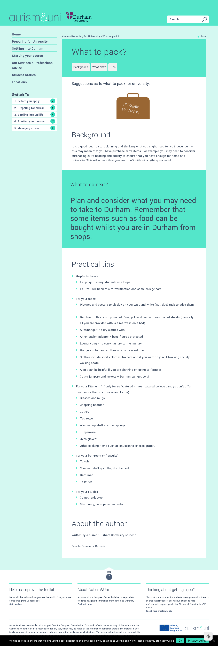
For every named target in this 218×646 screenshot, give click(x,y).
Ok (180, 640)
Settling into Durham (27, 48)
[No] (213, 640)
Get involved (15, 604)
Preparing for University (30, 41)
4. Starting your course (34, 121)
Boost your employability (159, 611)
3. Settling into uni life (33, 115)
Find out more (84, 604)
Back (203, 36)
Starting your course (27, 55)
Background (80, 67)
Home (16, 34)
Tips (113, 67)
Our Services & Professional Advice (32, 65)
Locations (19, 82)
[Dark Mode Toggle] (208, 636)
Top (109, 572)
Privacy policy (197, 640)
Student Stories (24, 75)
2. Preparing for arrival (33, 108)
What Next (99, 67)
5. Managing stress (33, 128)
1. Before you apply (33, 101)
